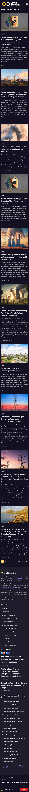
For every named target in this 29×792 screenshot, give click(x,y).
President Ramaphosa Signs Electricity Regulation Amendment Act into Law (12, 418)
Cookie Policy (18, 782)
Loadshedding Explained (9, 625)
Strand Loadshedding (8, 735)
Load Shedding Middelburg (10, 708)
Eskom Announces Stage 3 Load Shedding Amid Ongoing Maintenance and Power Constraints (14, 40)
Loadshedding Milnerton (9, 751)
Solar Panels (8, 642)
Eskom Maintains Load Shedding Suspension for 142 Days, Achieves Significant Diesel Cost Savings (14, 478)
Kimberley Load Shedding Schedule (12, 715)
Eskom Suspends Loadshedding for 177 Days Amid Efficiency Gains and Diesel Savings (14, 313)
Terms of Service (11, 782)
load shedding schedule (16, 578)
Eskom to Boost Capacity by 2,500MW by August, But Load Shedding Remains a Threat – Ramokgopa (13, 533)
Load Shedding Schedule (9, 618)
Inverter (6, 638)
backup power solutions (10, 587)
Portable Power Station (11, 635)
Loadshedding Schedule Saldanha (12, 721)
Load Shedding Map (8, 761)
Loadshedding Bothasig (9, 748)
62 (19, 561)
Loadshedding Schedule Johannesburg (14, 738)
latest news (25, 590)
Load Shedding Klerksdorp (10, 741)
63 (22, 561)
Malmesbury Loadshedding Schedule (13, 705)
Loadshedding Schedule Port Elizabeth (13, 711)
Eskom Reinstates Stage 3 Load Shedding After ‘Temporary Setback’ (14, 200)
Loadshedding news (8, 622)
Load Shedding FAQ (10, 645)
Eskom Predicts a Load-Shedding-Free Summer (10, 369)
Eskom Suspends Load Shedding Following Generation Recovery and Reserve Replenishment (14, 94)
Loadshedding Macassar (9, 725)
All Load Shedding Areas (9, 758)
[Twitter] (2, 653)
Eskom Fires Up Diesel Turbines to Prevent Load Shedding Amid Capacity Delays (14, 256)
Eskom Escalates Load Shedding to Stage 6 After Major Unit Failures (14, 149)
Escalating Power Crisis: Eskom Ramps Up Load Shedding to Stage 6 (14, 685)
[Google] (7, 653)
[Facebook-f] (9, 653)
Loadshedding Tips (10, 628)
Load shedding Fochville (9, 728)
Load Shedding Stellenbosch (10, 701)
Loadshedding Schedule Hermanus (12, 755)
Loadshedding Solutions (11, 632)
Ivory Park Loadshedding (9, 731)
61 (15, 561)
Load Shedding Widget (9, 615)
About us (4, 608)
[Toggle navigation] (26, 4)
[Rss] (4, 653)
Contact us (5, 612)
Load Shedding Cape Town (10, 745)
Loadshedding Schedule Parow (11, 718)
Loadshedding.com (11, 4)
